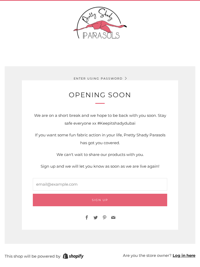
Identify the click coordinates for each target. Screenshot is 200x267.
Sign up (100, 200)
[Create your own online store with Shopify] (73, 257)
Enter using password (98, 78)
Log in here (184, 255)
